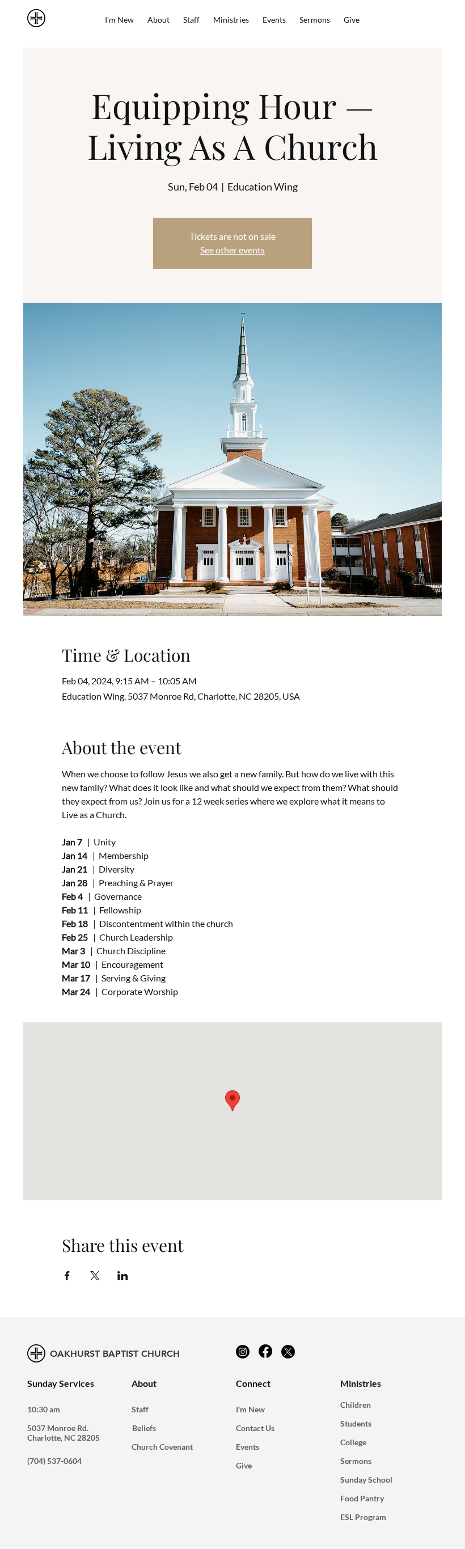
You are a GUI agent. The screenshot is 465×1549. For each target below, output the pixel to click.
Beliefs (144, 1428)
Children (355, 1405)
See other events (232, 249)
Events (247, 1446)
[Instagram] (243, 1351)
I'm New (250, 1409)
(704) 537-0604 (54, 1461)
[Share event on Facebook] (67, 1275)
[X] (288, 1351)
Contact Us (255, 1428)
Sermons (355, 1461)
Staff (140, 1409)
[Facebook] (265, 1351)
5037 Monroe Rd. (57, 1428)
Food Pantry (362, 1498)
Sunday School (366, 1479)
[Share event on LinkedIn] (122, 1275)
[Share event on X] (95, 1275)
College (353, 1442)
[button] (231, 20)
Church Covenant (162, 1446)
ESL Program (363, 1517)
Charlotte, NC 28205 (63, 1437)
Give (244, 1465)
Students (355, 1423)
